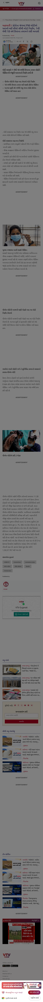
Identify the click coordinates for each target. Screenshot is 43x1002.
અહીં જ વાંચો (35, 998)
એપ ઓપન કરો (34, 992)
